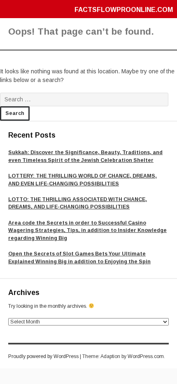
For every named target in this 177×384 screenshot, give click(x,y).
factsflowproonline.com (124, 9)
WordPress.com (146, 356)
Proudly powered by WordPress (43, 356)
